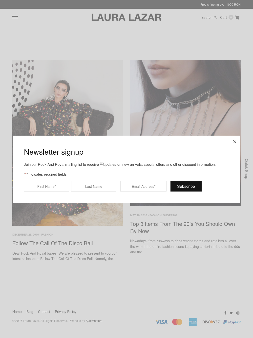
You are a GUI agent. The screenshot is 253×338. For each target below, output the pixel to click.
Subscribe (186, 186)
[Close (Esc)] (234, 141)
